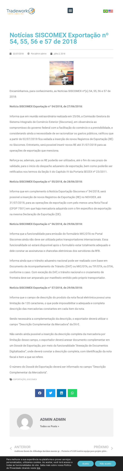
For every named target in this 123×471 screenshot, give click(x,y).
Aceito (85, 463)
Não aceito (105, 463)
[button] (70, 10)
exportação (19, 379)
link (38, 468)
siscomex (32, 379)
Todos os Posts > (49, 426)
